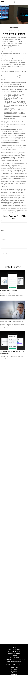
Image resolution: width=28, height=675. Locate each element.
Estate (14, 673)
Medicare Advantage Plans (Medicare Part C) (12, 321)
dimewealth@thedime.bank (14, 664)
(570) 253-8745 (16, 649)
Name (3, 221)
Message (3, 239)
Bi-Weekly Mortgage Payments (8, 290)
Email (2, 230)
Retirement (14, 669)
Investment (14, 671)
